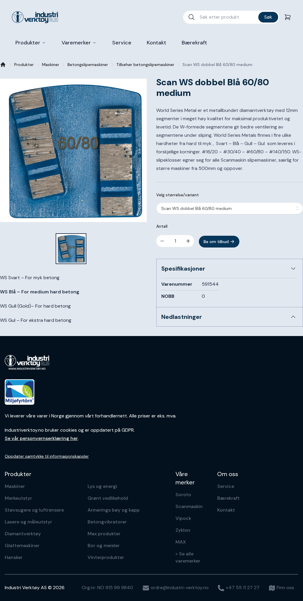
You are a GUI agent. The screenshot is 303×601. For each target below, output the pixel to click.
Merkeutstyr (18, 498)
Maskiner (50, 64)
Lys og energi (102, 486)
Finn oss (284, 587)
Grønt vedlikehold (108, 498)
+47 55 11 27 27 (242, 587)
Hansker (13, 557)
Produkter (24, 64)
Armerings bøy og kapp (114, 510)
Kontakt (226, 510)
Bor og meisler (104, 545)
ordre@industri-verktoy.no (179, 587)
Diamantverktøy (23, 534)
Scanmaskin (189, 506)
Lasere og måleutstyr (28, 522)
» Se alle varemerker (187, 557)
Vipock (183, 518)
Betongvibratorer (107, 522)
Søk (268, 17)
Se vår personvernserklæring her (41, 438)
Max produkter (104, 534)
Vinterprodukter (106, 557)
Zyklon (182, 530)
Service (225, 486)
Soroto (183, 494)
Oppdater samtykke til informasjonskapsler (47, 456)
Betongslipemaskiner (87, 64)
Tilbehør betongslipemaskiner (145, 64)
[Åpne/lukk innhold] (293, 268)
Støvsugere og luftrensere (34, 510)
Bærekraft (228, 498)
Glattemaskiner (22, 545)
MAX (180, 542)
